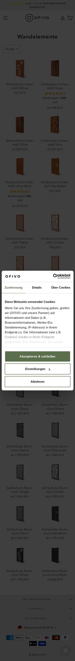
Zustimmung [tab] (13, 287)
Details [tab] (37, 287)
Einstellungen (35, 369)
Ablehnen (38, 381)
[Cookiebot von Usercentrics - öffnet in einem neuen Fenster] (53, 276)
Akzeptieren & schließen (37, 356)
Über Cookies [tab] (60, 287)
